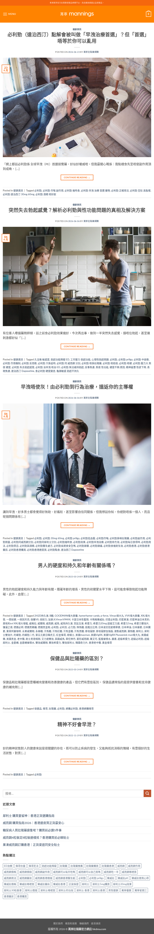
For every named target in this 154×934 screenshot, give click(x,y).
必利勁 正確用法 (120, 190)
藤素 (114, 638)
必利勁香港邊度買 (37, 549)
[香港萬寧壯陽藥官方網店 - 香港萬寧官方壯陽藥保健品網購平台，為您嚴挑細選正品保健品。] (77, 14)
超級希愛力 (124, 638)
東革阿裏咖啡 (13, 631)
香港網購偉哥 (86, 708)
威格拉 (32, 623)
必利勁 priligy (125, 359)
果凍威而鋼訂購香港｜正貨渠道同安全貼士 (31, 844)
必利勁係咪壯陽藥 (119, 538)
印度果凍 (124, 619)
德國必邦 (18, 627)
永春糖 (39, 631)
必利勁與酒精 (27, 545)
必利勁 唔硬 (125, 363)
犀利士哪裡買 (48, 890)
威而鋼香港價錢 (43, 878)
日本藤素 (137, 627)
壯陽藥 (52, 708)
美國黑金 (11, 638)
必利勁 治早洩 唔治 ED (47, 367)
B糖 (52, 615)
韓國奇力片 (81, 642)
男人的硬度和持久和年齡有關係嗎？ (77, 565)
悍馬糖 (80, 627)
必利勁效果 (79, 541)
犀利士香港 (99, 890)
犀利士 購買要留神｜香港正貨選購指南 (28, 815)
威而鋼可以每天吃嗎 (64, 871)
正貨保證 (74, 884)
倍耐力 (43, 619)
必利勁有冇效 (112, 541)
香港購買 (22, 896)
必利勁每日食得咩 (130, 541)
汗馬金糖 (68, 631)
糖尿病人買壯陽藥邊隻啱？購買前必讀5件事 (32, 830)
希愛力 (88, 623)
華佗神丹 (70, 638)
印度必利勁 (112, 619)
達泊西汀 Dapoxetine (22, 370)
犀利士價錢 (31, 890)
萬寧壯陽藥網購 (91, 52)
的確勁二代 (28, 634)
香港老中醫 (95, 642)
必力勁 (71, 627)
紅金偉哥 (61, 634)
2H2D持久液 (41, 615)
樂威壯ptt (123, 878)
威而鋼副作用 (42, 871)
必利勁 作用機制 (11, 363)
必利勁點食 (54, 549)
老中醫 (21, 638)
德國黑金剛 (44, 627)
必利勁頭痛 (96, 545)
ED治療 (8, 865)
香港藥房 (9, 896)
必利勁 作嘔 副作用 (53, 190)
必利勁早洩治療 (95, 541)
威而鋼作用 (134, 865)
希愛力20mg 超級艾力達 (106, 623)
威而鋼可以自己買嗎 (89, 871)
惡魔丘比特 (91, 627)
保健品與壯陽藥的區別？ (77, 658)
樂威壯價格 (10, 884)
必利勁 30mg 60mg (53, 538)
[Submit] (147, 793)
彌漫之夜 (8, 627)
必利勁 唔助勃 (110, 363)
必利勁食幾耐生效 (113, 545)
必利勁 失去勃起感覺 (23, 367)
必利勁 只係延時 (47, 363)
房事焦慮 (90, 367)
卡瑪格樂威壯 (97, 619)
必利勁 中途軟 (141, 359)
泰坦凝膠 (90, 631)
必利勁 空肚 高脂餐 (140, 190)
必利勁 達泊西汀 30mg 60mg (18, 194)
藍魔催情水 (104, 638)
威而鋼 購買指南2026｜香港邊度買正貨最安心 (33, 823)
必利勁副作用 (137, 538)
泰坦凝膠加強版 (104, 631)
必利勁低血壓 (88, 538)
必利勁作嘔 (102, 538)
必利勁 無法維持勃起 (72, 367)
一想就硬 (11, 619)
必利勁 (38, 190)
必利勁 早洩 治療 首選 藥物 (95, 190)
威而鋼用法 (10, 878)
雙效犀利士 (68, 642)
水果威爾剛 (28, 631)
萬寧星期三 (141, 890)
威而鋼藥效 (26, 878)
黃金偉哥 (107, 642)
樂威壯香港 (59, 884)
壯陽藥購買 (92, 865)
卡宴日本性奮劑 (80, 619)
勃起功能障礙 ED (60, 359)
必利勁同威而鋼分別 (22, 541)
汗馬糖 (47, 631)
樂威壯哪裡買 (27, 884)
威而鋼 (49, 623)
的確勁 (17, 634)
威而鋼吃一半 (111, 871)
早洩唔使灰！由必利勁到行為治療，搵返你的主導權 (77, 387)
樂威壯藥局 (44, 884)
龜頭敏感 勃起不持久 (68, 370)
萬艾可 (93, 638)
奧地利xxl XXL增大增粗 (15, 623)
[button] (9, 14)
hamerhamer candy (89, 615)
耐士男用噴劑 (33, 638)
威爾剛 (41, 623)
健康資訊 (77, 29)
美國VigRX (96, 634)
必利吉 (63, 627)
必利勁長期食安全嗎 (65, 545)
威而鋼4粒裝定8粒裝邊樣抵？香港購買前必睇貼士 (36, 837)
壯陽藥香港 (108, 865)
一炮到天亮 (23, 619)
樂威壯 (110, 878)
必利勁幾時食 (64, 541)
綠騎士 (70, 634)
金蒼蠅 (15, 642)
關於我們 (58, 923)
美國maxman (82, 634)
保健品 (38, 708)
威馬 (56, 623)
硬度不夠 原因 (117, 367)
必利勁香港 (130, 545)
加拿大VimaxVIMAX (59, 619)
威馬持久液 (66, 623)
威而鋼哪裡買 (129, 871)
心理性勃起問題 (100, 359)
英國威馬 (60, 638)
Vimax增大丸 (116, 615)
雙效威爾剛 (41, 642)
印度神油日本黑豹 (139, 619)
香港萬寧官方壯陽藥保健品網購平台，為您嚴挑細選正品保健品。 (77, 3)
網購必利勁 (72, 708)
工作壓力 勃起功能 (80, 359)
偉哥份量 (20, 865)
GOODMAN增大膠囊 (66, 615)
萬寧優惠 (126, 890)
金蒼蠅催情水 (27, 642)
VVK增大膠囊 (132, 615)
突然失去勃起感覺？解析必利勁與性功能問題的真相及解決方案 (77, 210)
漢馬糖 (131, 631)
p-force (104, 615)
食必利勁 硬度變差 (45, 370)
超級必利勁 (137, 638)
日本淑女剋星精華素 (109, 627)
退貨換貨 (95, 923)
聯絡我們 (84, 923)
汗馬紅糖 (57, 631)
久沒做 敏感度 (42, 359)
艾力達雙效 (48, 638)
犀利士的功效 (66, 890)
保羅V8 (35, 619)
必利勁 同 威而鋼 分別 (68, 363)
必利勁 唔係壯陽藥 (92, 363)
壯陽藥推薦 (77, 865)
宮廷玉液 (79, 623)
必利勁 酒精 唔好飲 (45, 194)
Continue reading (77, 177)
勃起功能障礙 (49, 865)
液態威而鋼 (120, 631)
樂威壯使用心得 (140, 878)
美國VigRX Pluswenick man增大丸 (121, 634)
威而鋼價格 (10, 871)
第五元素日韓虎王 (45, 634)
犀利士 (139, 631)
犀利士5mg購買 (101, 884)
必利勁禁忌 (12, 545)
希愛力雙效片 (141, 623)
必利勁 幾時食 (72, 190)
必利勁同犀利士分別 (45, 541)
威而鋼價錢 (26, 871)
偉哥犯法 (33, 865)
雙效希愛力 (55, 642)
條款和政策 (71, 923)
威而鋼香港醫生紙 (65, 878)
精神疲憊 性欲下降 (136, 367)
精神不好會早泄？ (77, 724)
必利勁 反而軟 (29, 363)
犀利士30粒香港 (13, 890)
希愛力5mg (127, 623)
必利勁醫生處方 (44, 545)
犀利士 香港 (83, 890)
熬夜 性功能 (102, 367)
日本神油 (126, 627)
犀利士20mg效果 (122, 884)
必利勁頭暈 (83, 545)
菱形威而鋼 (83, 638)
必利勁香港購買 (17, 549)
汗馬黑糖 (79, 631)
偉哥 (45, 708)
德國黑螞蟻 (31, 627)
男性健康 (113, 890)
